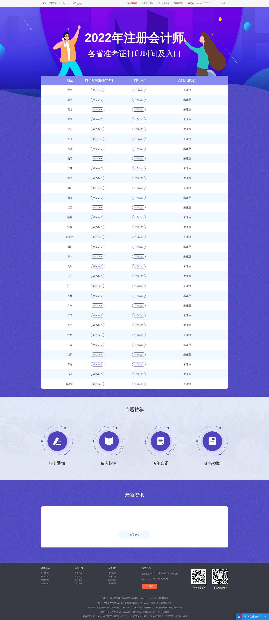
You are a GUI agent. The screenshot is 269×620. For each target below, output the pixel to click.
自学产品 (78, 573)
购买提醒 (45, 583)
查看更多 (134, 534)
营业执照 (112, 583)
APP (68, 4)
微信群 (79, 4)
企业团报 (78, 583)
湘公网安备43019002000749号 (169, 607)
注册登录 (45, 573)
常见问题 (112, 576)
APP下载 (45, 576)
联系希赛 (112, 580)
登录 (223, 3)
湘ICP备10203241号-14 (143, 607)
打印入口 (138, 90)
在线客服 (149, 586)
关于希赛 (112, 573)
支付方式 (45, 580)
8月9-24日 (97, 90)
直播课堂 (78, 576)
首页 (44, 3)
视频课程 (78, 580)
